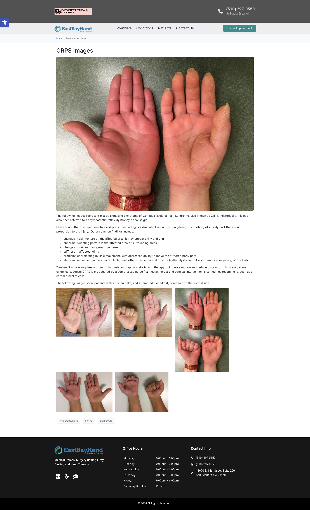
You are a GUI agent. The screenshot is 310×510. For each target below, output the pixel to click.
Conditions (144, 28)
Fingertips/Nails (69, 420)
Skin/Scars (106, 420)
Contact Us (185, 28)
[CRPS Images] (155, 133)
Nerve (88, 420)
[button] (4, 22)
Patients (165, 28)
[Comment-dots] (75, 476)
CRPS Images (74, 50)
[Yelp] (66, 476)
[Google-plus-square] (58, 476)
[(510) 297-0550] (220, 11)
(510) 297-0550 (240, 9)
